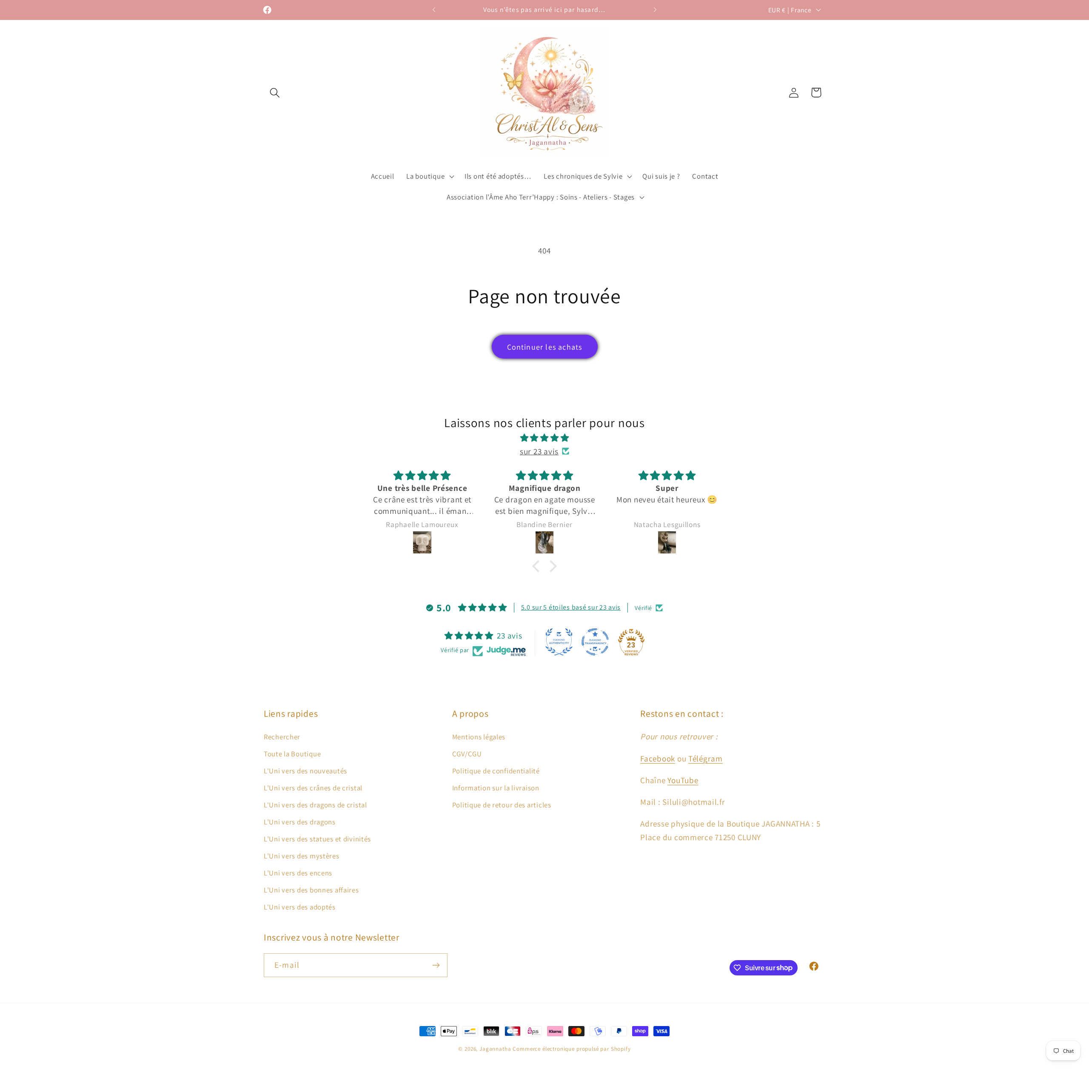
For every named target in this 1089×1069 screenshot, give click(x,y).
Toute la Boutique (292, 753)
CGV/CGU (467, 753)
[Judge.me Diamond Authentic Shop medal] (559, 642)
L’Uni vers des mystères (301, 856)
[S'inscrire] (436, 965)
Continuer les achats (544, 347)
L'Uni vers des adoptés (300, 907)
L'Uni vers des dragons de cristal (315, 805)
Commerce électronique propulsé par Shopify (571, 1048)
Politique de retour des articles (501, 805)
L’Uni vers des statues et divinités (317, 839)
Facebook (657, 758)
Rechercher (282, 736)
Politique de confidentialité (496, 770)
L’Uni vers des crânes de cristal (313, 787)
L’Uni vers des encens (298, 873)
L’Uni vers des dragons (300, 822)
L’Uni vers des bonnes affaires (311, 890)
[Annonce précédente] (434, 10)
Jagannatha (496, 1048)
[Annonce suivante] (655, 10)
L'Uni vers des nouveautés (305, 770)
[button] (275, 92)
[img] (544, 438)
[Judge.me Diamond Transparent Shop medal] (595, 642)
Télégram (705, 758)
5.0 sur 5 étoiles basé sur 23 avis (571, 607)
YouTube (682, 780)
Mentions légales (479, 736)
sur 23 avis (539, 451)
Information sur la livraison (495, 787)
